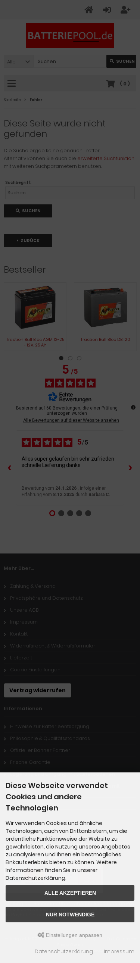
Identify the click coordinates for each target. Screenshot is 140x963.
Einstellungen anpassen (73, 935)
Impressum (119, 951)
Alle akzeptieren (70, 893)
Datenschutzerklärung (64, 951)
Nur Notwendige (70, 914)
